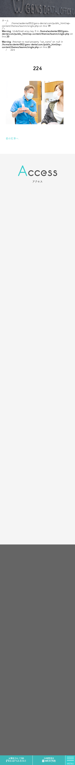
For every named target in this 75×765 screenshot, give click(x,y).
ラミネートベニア (18, 586)
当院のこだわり (37, 568)
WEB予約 (50, 759)
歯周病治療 (14, 629)
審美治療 (13, 591)
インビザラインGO (18, 605)
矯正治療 (13, 610)
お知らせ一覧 (57, 586)
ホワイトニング (16, 619)
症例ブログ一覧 (58, 591)
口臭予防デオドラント (20, 624)
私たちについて (37, 558)
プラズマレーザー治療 (20, 596)
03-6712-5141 (17, 759)
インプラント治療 (18, 600)
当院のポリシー (37, 563)
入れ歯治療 (14, 634)
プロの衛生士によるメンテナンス (26, 615)
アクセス (37, 577)
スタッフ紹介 (37, 572)
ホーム (37, 553)
